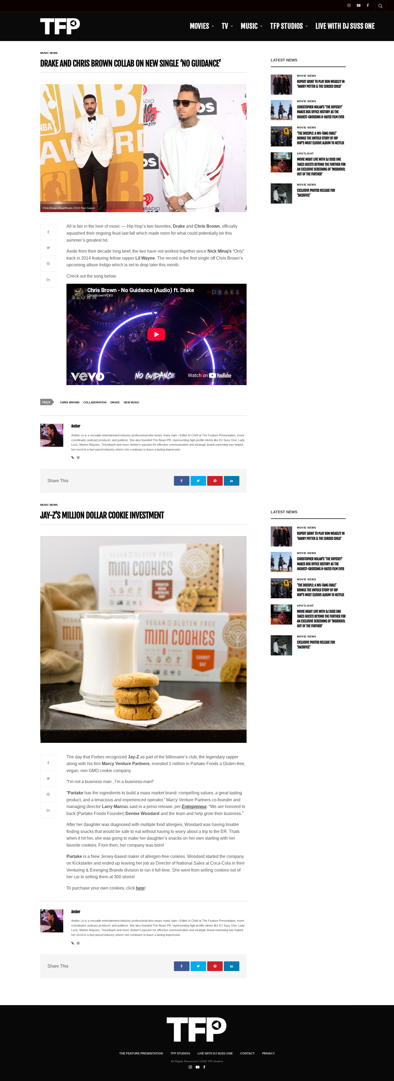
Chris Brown (69, 402)
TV (225, 26)
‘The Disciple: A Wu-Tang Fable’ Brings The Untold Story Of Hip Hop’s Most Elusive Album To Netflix (320, 138)
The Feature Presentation (141, 1053)
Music (249, 26)
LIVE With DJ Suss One (345, 26)
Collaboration (94, 402)
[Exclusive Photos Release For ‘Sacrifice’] (281, 193)
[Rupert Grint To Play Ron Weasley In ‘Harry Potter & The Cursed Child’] (281, 85)
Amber (75, 426)
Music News (49, 53)
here (140, 888)
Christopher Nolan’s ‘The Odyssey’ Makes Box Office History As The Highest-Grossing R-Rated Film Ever (320, 112)
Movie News (306, 76)
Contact (247, 1053)
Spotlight (305, 153)
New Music (131, 402)
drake (115, 402)
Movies (199, 26)
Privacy (268, 1053)
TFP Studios (286, 26)
